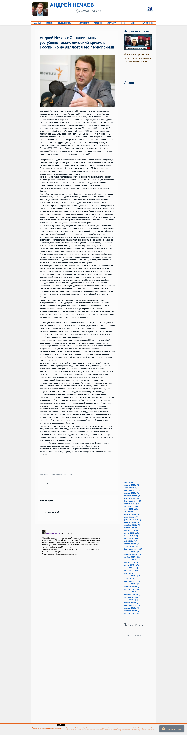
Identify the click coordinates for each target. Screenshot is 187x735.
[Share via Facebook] (41, 483)
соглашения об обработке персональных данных (124, 730)
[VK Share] (108, 725)
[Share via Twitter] (47, 483)
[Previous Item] (128, 42)
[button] (65, 23)
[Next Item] (148, 42)
